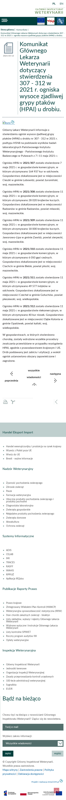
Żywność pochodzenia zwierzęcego (24, 483)
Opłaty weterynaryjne (17, 640)
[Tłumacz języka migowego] (60, 21)
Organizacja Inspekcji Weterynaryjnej (25, 673)
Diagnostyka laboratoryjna (19, 506)
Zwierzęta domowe (16, 518)
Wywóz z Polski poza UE (19, 450)
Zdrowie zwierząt (15, 487)
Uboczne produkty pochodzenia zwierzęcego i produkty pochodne (30, 500)
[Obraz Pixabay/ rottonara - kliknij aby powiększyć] (9, 123)
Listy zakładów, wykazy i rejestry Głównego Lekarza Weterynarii (32, 620)
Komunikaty (21, 30)
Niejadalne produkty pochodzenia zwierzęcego (30, 514)
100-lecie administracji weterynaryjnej (25, 681)
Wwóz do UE (13, 454)
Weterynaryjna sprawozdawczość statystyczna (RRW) (34, 611)
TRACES (10, 562)
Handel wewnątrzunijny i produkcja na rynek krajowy (33, 446)
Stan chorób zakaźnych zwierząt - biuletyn (28, 615)
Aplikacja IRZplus (15, 579)
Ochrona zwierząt (15, 526)
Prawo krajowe (13, 603)
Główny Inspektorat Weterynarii (22, 664)
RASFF (9, 566)
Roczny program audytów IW (21, 636)
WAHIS (10, 570)
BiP (50, 21)
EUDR (9, 689)
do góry (56, 790)
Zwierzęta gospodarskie (18, 510)
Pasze (9, 491)
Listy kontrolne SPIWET (18, 632)
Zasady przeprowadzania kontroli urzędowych (30, 677)
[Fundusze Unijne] (41, 21)
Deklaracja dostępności (31, 774)
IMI (8, 558)
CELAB (9, 554)
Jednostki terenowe (16, 668)
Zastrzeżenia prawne (31, 770)
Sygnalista (11, 685)
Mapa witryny (10, 770)
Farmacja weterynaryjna (18, 495)
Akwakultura (12, 522)
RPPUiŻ (10, 575)
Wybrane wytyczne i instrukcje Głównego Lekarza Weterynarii (32, 627)
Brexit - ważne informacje (19, 459)
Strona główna (7, 30)
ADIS (9, 550)
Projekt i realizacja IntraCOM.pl (45, 782)
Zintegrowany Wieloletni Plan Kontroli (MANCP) (31, 607)
